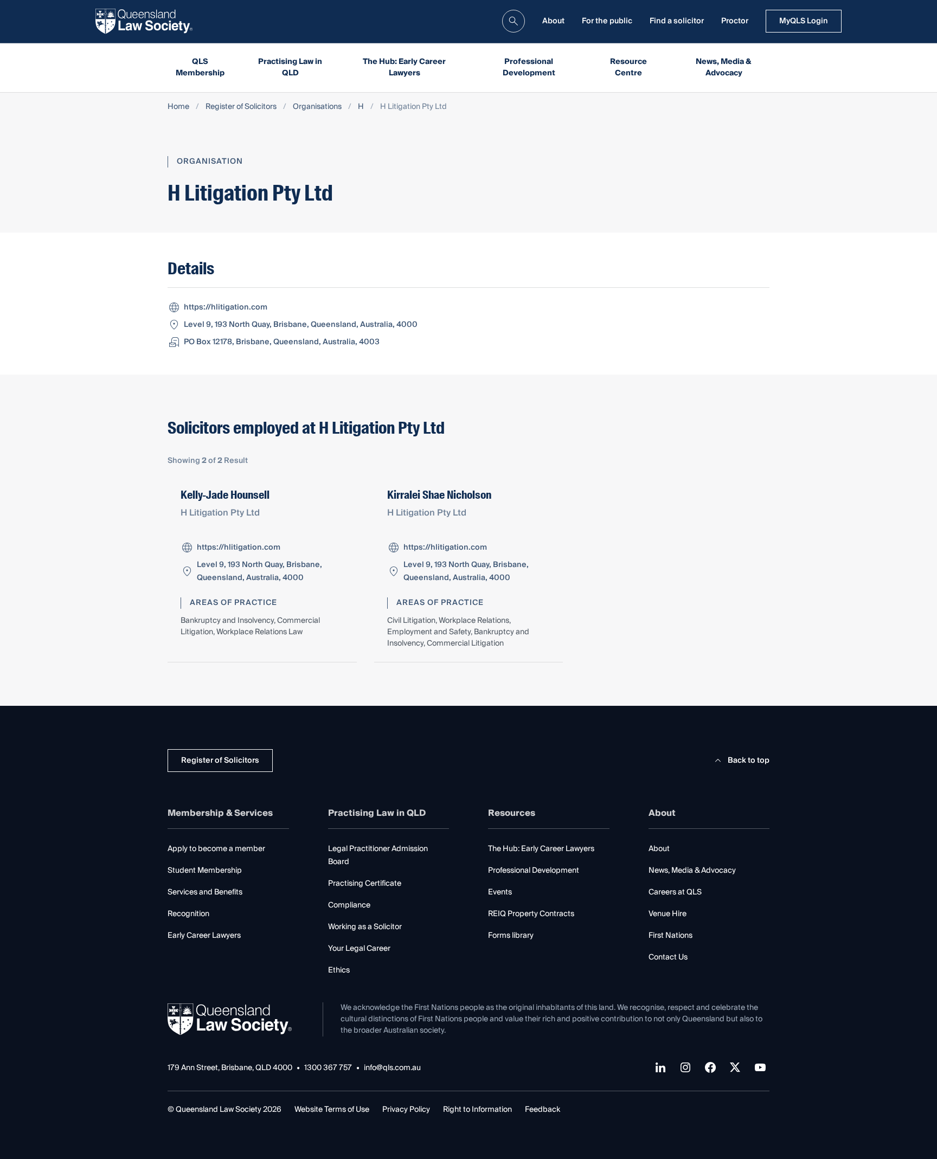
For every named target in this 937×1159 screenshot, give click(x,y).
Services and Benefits (205, 892)
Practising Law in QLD (290, 67)
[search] (513, 21)
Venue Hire (667, 913)
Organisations (317, 107)
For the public (607, 21)
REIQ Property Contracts (531, 913)
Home (178, 107)
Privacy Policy (406, 1109)
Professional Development (529, 67)
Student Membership (205, 870)
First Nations (670, 935)
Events (500, 892)
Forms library (511, 935)
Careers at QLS (675, 892)
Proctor (734, 21)
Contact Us (668, 957)
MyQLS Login (803, 21)
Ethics (339, 970)
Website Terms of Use (331, 1109)
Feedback (542, 1109)
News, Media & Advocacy (724, 67)
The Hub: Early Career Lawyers (404, 67)
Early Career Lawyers (204, 935)
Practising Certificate (364, 883)
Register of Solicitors (241, 107)
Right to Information (477, 1109)
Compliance (349, 905)
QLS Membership (200, 67)
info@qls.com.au (392, 1068)
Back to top (748, 760)
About (553, 21)
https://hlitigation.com (225, 307)
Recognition (188, 913)
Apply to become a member (216, 848)
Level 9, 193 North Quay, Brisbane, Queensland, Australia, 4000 (301, 324)
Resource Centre (628, 67)
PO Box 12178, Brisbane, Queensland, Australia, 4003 (282, 342)
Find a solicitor (677, 21)
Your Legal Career (359, 948)
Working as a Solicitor (365, 926)
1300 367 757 (328, 1068)
